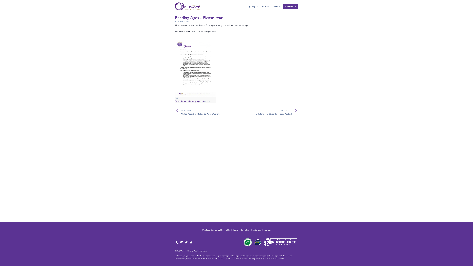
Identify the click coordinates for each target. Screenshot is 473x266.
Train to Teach (256, 229)
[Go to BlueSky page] (191, 242)
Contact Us (290, 6)
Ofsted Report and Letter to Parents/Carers (200, 113)
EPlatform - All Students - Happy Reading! (274, 113)
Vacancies (267, 229)
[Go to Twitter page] (186, 242)
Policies (227, 229)
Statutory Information (241, 229)
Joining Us (253, 6)
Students (277, 6)
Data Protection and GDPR (212, 229)
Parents (265, 6)
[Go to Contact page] (177, 242)
